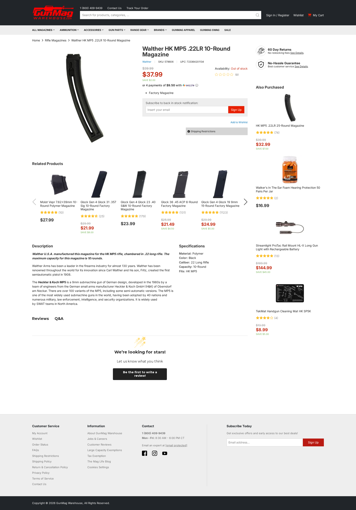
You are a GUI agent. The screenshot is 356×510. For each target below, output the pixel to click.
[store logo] (53, 12)
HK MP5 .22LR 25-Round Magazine (280, 125)
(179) (142, 216)
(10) (61, 212)
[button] (195, 85)
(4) (276, 318)
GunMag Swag (209, 30)
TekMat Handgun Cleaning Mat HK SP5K (283, 311)
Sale (227, 30)
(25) (101, 216)
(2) (276, 198)
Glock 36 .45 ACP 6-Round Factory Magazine (179, 203)
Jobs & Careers (97, 438)
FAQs (35, 450)
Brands (159, 30)
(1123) (224, 212)
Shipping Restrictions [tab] (203, 131)
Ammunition (68, 30)
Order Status (40, 444)
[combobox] (170, 15)
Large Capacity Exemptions (104, 450)
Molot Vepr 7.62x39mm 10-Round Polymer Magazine (58, 203)
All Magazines (42, 30)
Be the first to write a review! (140, 374)
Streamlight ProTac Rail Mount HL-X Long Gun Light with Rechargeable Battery (287, 247)
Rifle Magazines (55, 40)
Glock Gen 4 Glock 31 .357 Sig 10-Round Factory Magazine (98, 205)
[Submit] (257, 15)
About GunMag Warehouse (104, 433)
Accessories (92, 30)
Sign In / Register (277, 15)
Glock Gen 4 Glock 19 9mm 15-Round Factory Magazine (220, 203)
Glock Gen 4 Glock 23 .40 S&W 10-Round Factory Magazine (138, 205)
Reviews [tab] (40, 318)
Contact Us (114, 8)
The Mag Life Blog (99, 461)
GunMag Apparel (183, 30)
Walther (146, 61)
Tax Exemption (96, 455)
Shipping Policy (42, 461)
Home (36, 40)
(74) (277, 132)
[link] (227, 74)
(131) (182, 212)
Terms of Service (43, 478)
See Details (296, 52)
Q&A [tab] (59, 318)
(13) (276, 256)
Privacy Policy (40, 472)
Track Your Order (137, 8)
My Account (39, 433)
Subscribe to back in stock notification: (172, 103)
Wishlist (298, 15)
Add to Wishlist (239, 122)
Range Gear (138, 30)
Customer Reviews (99, 444)
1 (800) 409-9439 (91, 8)
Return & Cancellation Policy (50, 467)
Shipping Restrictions (45, 455)
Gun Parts (116, 30)
